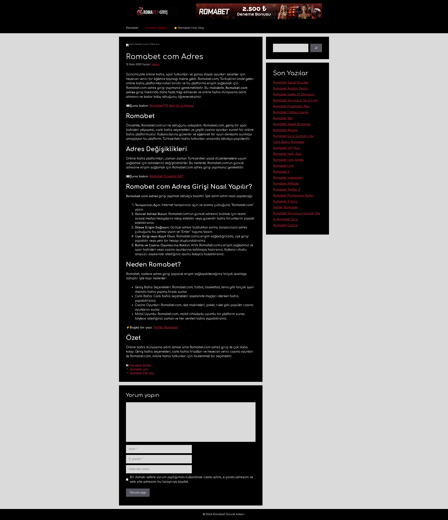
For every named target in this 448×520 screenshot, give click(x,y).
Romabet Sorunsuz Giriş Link (295, 100)
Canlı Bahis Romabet (288, 142)
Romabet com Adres (288, 160)
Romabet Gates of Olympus (293, 94)
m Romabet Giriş (285, 219)
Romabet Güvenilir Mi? (166, 176)
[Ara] (316, 48)
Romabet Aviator (285, 130)
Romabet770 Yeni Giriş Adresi (171, 105)
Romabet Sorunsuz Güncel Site (296, 213)
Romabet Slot (283, 118)
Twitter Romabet (165, 327)
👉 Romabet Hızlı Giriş (189, 27)
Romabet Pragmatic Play (291, 106)
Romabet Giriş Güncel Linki (293, 136)
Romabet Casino (285, 225)
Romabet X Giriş (285, 201)
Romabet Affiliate (286, 183)
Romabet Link (139, 369)
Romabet (132, 27)
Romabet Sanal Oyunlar (291, 82)
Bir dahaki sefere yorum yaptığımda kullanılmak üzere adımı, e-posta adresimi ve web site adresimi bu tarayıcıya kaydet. (191, 479)
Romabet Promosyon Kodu (293, 195)
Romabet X (281, 172)
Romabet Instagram (288, 177)
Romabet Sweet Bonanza (291, 124)
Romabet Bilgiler (156, 27)
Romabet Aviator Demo (290, 88)
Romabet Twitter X (286, 189)
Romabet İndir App (142, 373)
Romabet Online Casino (291, 112)
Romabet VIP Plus (286, 148)
